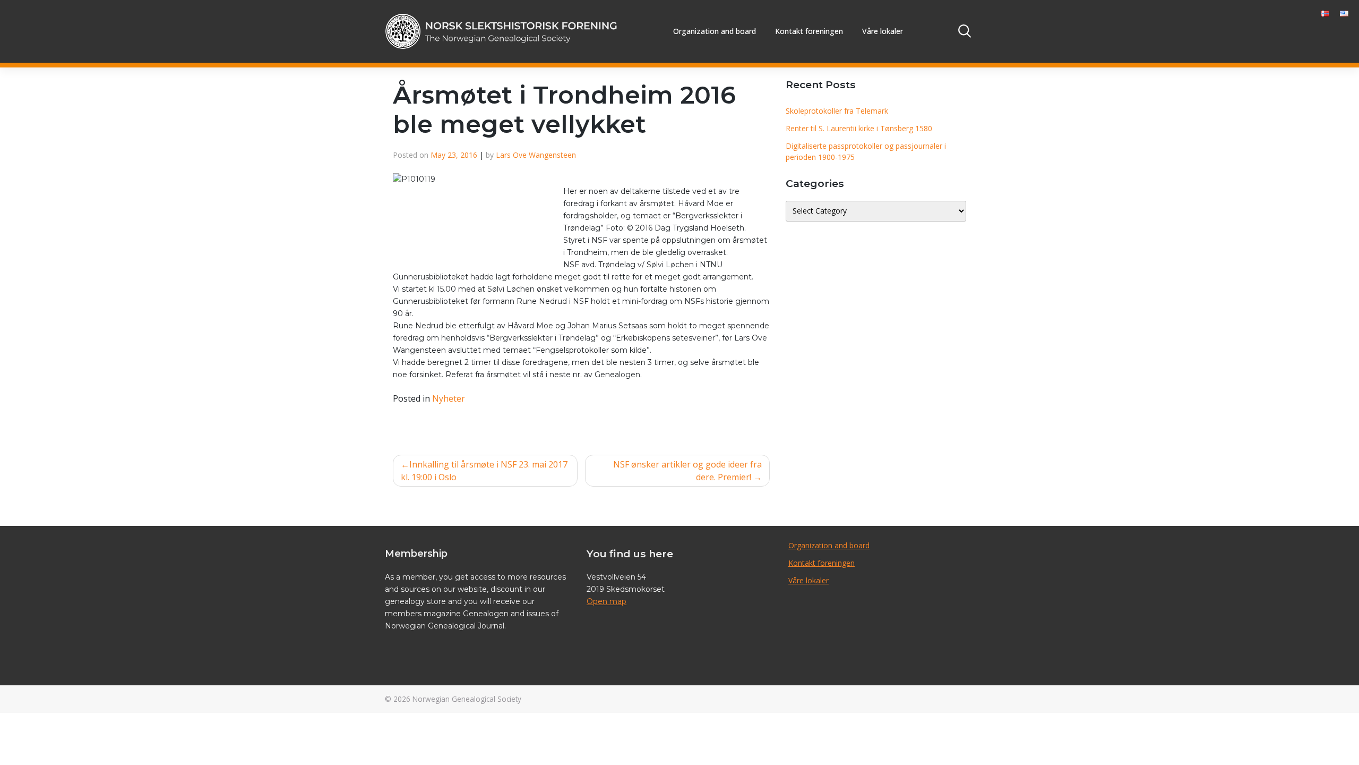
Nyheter (448, 398)
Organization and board (714, 31)
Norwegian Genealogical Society (466, 699)
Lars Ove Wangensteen (536, 155)
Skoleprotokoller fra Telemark (837, 111)
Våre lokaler (882, 31)
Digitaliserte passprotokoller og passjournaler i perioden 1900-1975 (866, 151)
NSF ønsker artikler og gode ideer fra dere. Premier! (687, 470)
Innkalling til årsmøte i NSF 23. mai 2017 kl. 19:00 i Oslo (484, 470)
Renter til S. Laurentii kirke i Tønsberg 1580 (859, 128)
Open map (606, 601)
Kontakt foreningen (809, 31)
